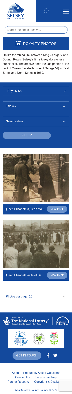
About (16, 372)
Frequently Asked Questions (41, 372)
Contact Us (22, 377)
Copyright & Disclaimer (49, 381)
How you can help (45, 377)
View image (57, 209)
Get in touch (26, 355)
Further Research (19, 381)
